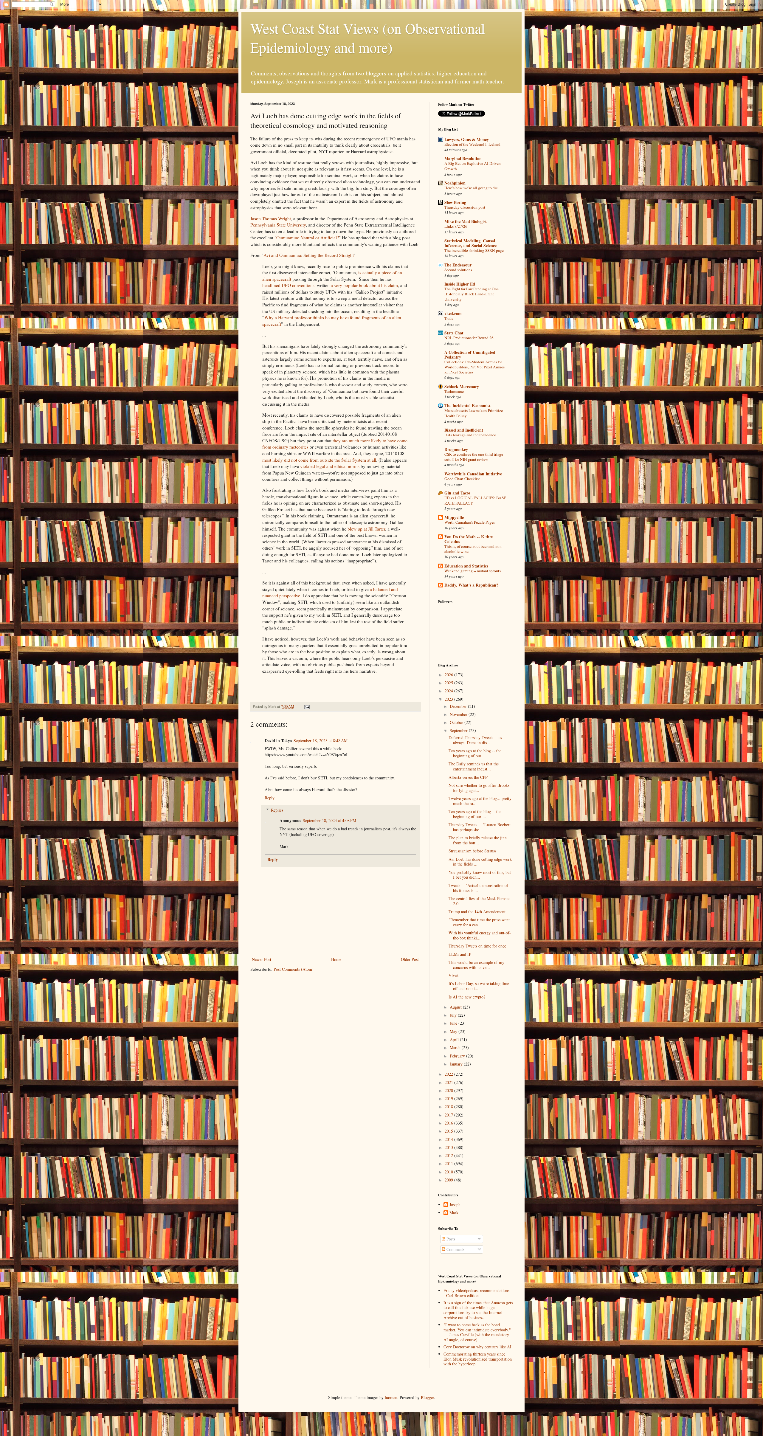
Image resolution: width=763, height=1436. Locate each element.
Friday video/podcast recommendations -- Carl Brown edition (477, 1293)
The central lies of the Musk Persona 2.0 (479, 901)
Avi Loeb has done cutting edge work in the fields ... (480, 861)
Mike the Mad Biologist (465, 221)
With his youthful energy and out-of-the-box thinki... (480, 935)
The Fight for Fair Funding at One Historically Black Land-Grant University (471, 294)
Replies (277, 810)
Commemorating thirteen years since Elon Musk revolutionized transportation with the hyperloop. (477, 1359)
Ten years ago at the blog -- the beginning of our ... (475, 753)
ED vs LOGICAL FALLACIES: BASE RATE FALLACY (475, 500)
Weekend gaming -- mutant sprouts (472, 570)
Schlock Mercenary (461, 386)
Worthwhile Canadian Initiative (473, 474)
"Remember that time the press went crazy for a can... (479, 922)
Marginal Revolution (463, 158)
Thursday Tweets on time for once (477, 946)
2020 (449, 1090)
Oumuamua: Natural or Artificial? (307, 238)
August (456, 1007)
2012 (449, 1155)
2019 (449, 1098)
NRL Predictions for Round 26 (469, 337)
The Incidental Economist (467, 405)
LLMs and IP (460, 954)
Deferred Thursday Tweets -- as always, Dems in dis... (475, 740)
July (454, 1015)
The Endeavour (458, 265)
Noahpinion (455, 183)
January (457, 1064)
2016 (449, 1123)
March (456, 1047)
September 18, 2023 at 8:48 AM (321, 740)
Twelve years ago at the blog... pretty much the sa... (480, 800)
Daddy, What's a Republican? (471, 585)
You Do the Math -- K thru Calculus (469, 539)
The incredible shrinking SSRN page (474, 250)
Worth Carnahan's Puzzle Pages (469, 522)
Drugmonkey (456, 449)
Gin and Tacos (457, 493)
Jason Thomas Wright (270, 218)
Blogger (427, 1397)
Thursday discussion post (464, 207)
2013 (449, 1147)
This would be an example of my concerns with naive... (476, 964)
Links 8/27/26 (455, 226)
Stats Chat (453, 333)
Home (336, 959)
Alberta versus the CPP (468, 777)
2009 (449, 1180)
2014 (449, 1139)
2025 (449, 683)
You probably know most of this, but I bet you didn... (480, 874)
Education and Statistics (466, 566)
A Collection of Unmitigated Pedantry (469, 354)
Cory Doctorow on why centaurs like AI (477, 1347)
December (459, 706)
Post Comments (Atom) (294, 969)
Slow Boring (455, 202)
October (457, 722)
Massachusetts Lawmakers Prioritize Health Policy (473, 413)
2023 (449, 699)
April (455, 1039)
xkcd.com (453, 313)
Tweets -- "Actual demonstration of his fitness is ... (478, 888)
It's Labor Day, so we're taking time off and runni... (479, 986)
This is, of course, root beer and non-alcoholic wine (473, 549)
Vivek (454, 975)
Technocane (454, 391)
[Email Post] (307, 706)
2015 (449, 1131)
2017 (449, 1115)
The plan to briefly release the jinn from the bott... (478, 840)
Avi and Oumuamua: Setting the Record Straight (308, 255)
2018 (449, 1106)
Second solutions (458, 269)
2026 (449, 674)
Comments (454, 1249)
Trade (448, 318)
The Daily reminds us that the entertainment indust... (474, 766)
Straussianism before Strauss (472, 851)
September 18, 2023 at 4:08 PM (329, 820)
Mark (453, 1212)
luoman (391, 1397)
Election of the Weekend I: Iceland (472, 144)
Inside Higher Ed (459, 284)
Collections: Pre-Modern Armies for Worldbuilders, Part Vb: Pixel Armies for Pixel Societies (474, 367)
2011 (449, 1163)
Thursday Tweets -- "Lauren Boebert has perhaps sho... (480, 827)
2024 (449, 691)
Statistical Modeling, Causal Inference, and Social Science (470, 243)
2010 (449, 1172)
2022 (449, 1074)
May (454, 1031)
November (459, 714)
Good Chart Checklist (462, 478)
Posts (450, 1239)
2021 (449, 1082)
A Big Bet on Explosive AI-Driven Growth (472, 166)
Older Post (410, 959)
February (458, 1056)
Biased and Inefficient (463, 430)
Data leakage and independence (470, 435)
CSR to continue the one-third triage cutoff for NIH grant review (473, 457)
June (454, 1023)
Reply (270, 798)
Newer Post (261, 959)
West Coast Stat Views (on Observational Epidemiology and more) (367, 37)
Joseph (454, 1204)
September (459, 730)
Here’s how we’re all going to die (471, 187)
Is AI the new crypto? (467, 997)
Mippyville (454, 517)
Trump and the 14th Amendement (477, 911)
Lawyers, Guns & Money (466, 139)
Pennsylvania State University (278, 225)
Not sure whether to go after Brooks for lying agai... (479, 787)
